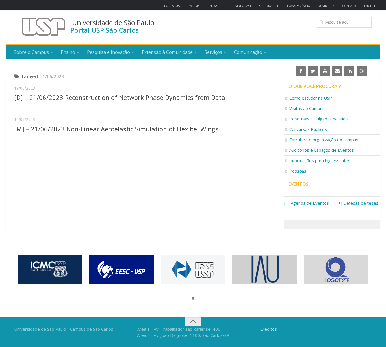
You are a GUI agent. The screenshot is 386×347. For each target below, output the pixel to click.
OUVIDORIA (326, 6)
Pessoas (297, 171)
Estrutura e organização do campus (323, 139)
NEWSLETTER (218, 6)
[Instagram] (362, 71)
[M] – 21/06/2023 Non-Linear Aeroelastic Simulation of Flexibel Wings (116, 129)
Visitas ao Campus (307, 108)
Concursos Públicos (308, 129)
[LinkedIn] (349, 71)
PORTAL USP (172, 6)
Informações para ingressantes (319, 160)
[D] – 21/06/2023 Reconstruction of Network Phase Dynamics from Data (119, 97)
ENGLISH (370, 6)
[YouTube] (325, 71)
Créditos (268, 329)
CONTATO (349, 6)
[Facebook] (300, 71)
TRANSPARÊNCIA (298, 6)
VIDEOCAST (243, 6)
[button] (193, 298)
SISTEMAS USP (269, 6)
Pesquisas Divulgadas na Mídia (319, 118)
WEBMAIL (195, 6)
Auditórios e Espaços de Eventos (321, 150)
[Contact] (337, 71)
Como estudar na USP (310, 98)
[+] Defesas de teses (357, 203)
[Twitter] (313, 71)
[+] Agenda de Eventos (306, 203)
